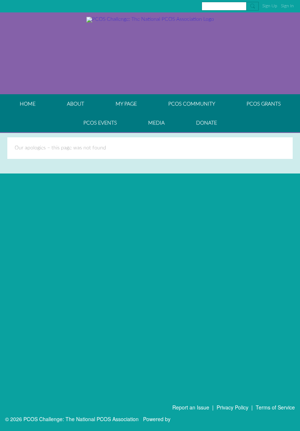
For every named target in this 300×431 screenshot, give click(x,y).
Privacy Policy (232, 407)
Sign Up (269, 6)
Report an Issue (190, 407)
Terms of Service (275, 407)
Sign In (287, 6)
